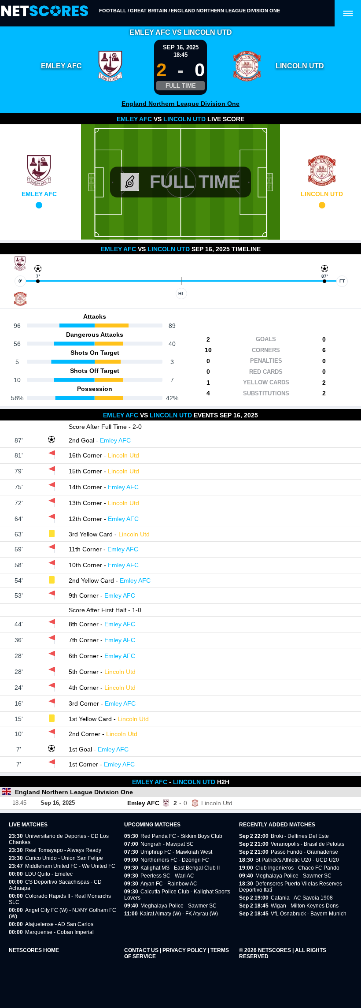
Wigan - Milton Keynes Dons (305, 906)
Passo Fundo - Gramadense (304, 852)
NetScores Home (34, 950)
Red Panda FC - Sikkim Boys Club (181, 836)
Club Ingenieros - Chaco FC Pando (297, 868)
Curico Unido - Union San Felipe (64, 858)
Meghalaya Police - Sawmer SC (178, 906)
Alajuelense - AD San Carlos (59, 924)
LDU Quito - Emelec (49, 874)
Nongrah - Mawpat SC (167, 844)
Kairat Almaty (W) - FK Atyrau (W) (179, 914)
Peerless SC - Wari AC (167, 876)
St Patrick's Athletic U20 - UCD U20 (297, 860)
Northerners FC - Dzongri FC (174, 860)
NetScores (275, 950)
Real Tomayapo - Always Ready (63, 850)
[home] (44, 11)
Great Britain (148, 10)
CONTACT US (142, 950)
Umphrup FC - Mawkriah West (176, 852)
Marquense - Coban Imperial (59, 932)
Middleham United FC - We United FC (70, 866)
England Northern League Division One (225, 10)
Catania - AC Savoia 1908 (302, 898)
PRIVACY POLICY (185, 950)
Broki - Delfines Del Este (300, 836)
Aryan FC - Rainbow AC (168, 884)
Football (112, 10)
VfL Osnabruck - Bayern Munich (308, 914)
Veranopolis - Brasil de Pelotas (307, 844)
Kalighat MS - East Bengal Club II (180, 868)
